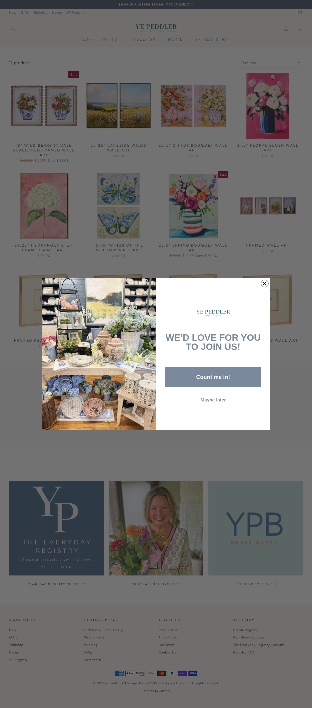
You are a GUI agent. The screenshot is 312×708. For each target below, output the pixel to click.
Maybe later (213, 399)
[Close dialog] (264, 283)
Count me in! (213, 377)
